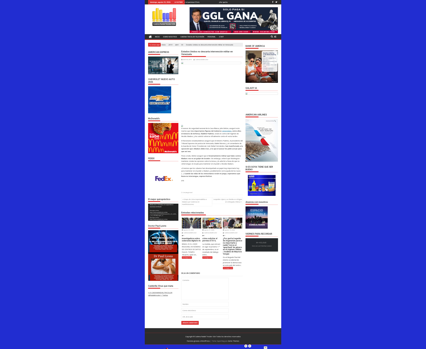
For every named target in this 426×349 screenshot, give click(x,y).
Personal (212, 37)
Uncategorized (187, 192)
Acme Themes (233, 341)
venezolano (227, 131)
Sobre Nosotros (170, 37)
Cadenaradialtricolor (201, 60)
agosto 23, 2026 (188, 230)
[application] (163, 212)
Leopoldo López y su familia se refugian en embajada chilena (227, 200)
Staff (221, 37)
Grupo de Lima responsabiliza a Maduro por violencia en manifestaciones (194, 201)
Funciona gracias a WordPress (198, 341)
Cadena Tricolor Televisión (192, 37)
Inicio (157, 37)
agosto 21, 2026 (209, 230)
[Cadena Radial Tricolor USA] (150, 36)
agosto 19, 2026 (229, 230)
